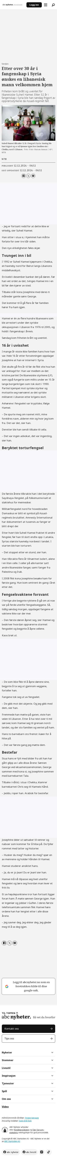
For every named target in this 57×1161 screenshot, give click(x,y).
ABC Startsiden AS (12, 1141)
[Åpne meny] (45, 5)
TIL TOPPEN (8, 1013)
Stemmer (7, 1060)
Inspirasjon (9, 1075)
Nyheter (7, 1052)
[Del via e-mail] (33, 176)
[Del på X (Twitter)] (28, 176)
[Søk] (53, 5)
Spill (4, 1091)
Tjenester (8, 1083)
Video (5, 1106)
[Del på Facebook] (23, 176)
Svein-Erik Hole (25, 1121)
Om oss (6, 1099)
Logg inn (34, 4)
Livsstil (6, 1068)
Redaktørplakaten (21, 1130)
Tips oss (9, 1038)
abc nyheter (13, 1152)
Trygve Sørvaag (32, 1118)
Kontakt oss (11, 1028)
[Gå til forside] (13, 4)
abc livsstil (31, 1152)
